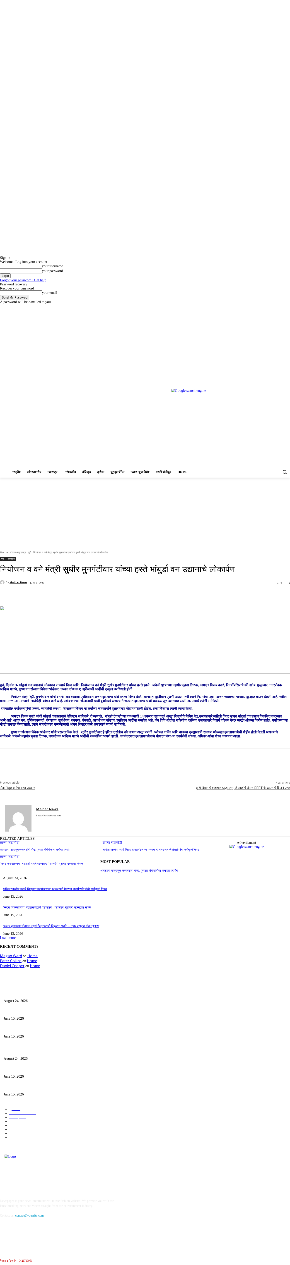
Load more (8, 938)
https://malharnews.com (48, 815)
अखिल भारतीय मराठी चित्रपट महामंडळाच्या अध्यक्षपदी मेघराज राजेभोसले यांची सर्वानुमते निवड (151, 849)
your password (52, 271)
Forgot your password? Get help (23, 280)
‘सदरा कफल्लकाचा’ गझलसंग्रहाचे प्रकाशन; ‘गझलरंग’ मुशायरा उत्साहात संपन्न (41, 863)
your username (52, 266)
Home (4, 552)
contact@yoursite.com (29, 1215)
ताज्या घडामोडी (9, 856)
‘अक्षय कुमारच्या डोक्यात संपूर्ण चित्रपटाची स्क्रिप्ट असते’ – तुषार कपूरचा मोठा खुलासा (51, 926)
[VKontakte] (51, 1236)
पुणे (29, 552)
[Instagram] (268, 307)
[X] (275, 307)
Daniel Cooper (12, 965)
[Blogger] (4, 1236)
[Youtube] (287, 307)
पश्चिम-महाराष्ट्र (18, 552)
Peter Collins (11, 960)
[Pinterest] (74, 594)
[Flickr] (27, 1236)
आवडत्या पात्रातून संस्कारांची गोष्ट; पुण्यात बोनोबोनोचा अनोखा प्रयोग (35, 849)
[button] (284, 471)
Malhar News (18, 582)
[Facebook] (262, 307)
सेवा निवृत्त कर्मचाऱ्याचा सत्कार (17, 788)
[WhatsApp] (90, 594)
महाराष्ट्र (11, 558)
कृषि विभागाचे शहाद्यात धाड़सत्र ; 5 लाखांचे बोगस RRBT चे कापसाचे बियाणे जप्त (243, 788)
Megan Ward (11, 955)
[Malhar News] (3, 582)
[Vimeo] (281, 307)
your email (49, 292)
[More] (107, 594)
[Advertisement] (145, 511)
